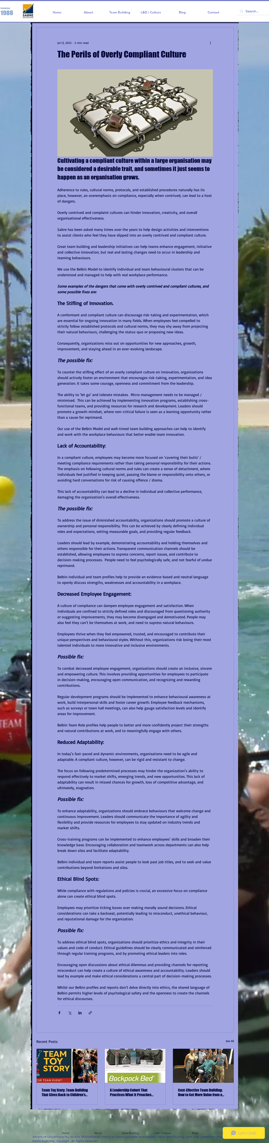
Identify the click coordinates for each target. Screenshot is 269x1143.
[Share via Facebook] (59, 1013)
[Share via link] (90, 1013)
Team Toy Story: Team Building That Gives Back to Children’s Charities (65, 1092)
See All (230, 1041)
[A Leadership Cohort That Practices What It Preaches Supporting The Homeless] (135, 1066)
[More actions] (210, 42)
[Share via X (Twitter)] (70, 1013)
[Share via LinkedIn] (80, 1013)
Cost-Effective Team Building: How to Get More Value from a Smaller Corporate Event (200, 1092)
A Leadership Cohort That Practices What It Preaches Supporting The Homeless (130, 1092)
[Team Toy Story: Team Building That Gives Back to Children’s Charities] (67, 1066)
